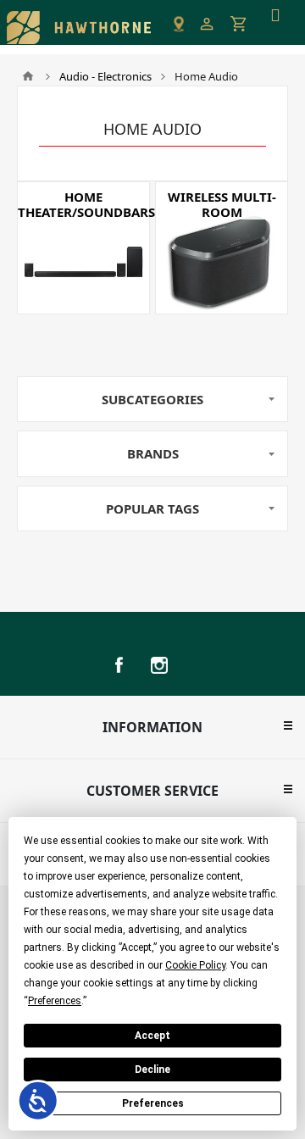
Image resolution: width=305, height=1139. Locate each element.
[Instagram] (159, 665)
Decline (152, 1069)
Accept (152, 1036)
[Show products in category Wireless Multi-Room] (221, 248)
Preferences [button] (54, 1001)
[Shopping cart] (239, 24)
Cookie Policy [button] (195, 965)
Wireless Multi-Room (222, 203)
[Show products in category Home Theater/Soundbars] (83, 248)
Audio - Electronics (105, 76)
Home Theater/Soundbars (83, 203)
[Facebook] (118, 665)
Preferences (153, 1103)
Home (27, 76)
